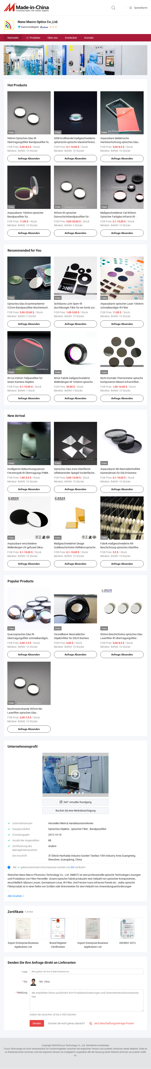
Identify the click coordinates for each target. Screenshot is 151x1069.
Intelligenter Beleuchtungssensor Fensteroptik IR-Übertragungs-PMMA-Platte (28, 472)
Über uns (53, 37)
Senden (37, 1023)
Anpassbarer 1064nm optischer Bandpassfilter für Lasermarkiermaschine (25, 216)
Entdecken (71, 37)
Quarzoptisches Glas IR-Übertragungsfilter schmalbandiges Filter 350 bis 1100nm (27, 638)
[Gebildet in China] (27, 7)
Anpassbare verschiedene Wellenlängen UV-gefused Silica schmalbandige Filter (25, 547)
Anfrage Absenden (29, 158)
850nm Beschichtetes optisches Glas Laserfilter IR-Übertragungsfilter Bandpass (121, 638)
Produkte (35, 37)
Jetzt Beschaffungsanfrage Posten (111, 1023)
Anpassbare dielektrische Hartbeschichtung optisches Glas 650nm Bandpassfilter (119, 142)
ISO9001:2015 (127, 943)
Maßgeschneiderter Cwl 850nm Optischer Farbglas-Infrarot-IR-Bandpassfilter (118, 216)
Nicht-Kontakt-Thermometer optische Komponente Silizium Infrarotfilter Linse (121, 381)
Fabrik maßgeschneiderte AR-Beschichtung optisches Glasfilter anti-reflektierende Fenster (119, 547)
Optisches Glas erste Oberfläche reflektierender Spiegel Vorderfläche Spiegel (74, 472)
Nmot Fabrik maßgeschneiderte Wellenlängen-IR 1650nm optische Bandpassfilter (73, 381)
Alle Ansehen (15, 896)
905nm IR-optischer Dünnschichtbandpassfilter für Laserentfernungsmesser (71, 216)
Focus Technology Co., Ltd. (72, 1045)
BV (73, 867)
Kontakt (89, 37)
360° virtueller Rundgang (77, 802)
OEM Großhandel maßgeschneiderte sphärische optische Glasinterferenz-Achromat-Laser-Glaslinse (75, 142)
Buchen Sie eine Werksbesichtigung (76, 810)
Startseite (12, 37)
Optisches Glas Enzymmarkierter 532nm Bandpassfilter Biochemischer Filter (28, 307)
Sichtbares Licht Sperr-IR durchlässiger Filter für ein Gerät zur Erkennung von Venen (74, 307)
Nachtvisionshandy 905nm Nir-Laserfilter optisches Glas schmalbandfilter (25, 712)
